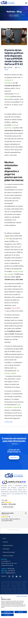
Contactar (13, 457)
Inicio (11, 15)
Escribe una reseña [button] (8, 507)
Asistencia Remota (8, 545)
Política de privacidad (22, 596)
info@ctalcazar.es (10, 573)
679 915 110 (11, 570)
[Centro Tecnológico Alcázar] (8, 3)
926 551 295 (10, 568)
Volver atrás (9, 422)
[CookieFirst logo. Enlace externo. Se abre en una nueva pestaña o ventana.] (1, 597)
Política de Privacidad (9, 552)
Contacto (5, 542)
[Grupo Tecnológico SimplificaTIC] (14, 482)
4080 (7, 238)
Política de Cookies (8, 555)
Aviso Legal (6, 549)
